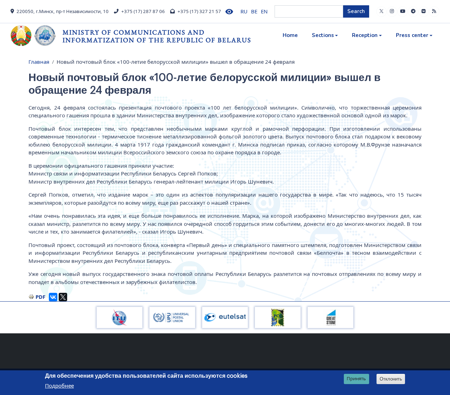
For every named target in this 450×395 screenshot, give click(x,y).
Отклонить (391, 379)
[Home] (37, 35)
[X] (63, 297)
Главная (38, 61)
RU (244, 11)
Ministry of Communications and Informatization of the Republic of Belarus (157, 36)
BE (254, 11)
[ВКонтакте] (53, 297)
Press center (412, 35)
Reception (365, 35)
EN (264, 11)
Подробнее (59, 385)
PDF (40, 296)
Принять (356, 379)
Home (290, 35)
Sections (323, 35)
